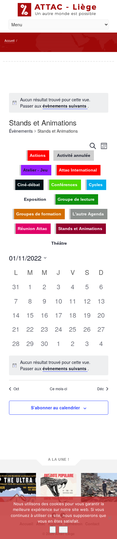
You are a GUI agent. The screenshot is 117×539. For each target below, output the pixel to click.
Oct (16, 388)
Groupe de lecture (76, 199)
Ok (52, 529)
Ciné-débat (28, 184)
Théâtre (59, 243)
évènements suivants (65, 106)
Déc (100, 388)
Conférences (64, 184)
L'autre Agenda (88, 214)
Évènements (21, 131)
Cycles (96, 184)
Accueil (9, 41)
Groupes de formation (38, 214)
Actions (38, 155)
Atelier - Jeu (35, 170)
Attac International (78, 170)
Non (63, 529)
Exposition (35, 199)
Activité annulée (73, 155)
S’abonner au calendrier (55, 408)
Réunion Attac (32, 228)
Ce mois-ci (58, 388)
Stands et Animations (80, 228)
